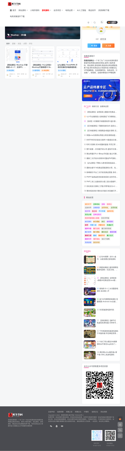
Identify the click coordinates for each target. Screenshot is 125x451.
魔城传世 (101, 235)
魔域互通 (88, 235)
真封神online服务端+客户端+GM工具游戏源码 (107, 353)
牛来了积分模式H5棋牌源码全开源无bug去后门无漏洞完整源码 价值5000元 (107, 343)
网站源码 (22, 10)
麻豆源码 (88, 221)
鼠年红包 (110, 211)
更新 (14, 43)
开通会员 (113, 22)
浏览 (19, 43)
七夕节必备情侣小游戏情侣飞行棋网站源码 (102, 116)
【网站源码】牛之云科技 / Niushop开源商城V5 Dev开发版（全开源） (42, 67)
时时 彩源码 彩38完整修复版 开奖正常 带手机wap (105, 144)
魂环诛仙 (96, 239)
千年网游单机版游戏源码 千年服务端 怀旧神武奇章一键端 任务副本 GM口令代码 (107, 333)
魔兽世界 (88, 239)
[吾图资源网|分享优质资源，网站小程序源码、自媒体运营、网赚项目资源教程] (14, 3)
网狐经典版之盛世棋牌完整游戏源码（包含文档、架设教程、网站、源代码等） (107, 269)
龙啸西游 (96, 207)
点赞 (25, 43)
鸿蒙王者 (93, 225)
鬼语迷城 (88, 242)
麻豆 (103, 221)
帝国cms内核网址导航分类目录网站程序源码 (103, 135)
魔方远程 (96, 228)
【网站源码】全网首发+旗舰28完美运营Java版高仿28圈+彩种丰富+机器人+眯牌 (107, 281)
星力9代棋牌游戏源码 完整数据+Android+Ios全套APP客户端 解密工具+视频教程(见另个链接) (107, 302)
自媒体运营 (104, 106)
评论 (30, 43)
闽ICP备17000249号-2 (76, 415)
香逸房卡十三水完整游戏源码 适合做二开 (107, 289)
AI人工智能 (81, 10)
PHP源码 (63, 70)
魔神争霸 (88, 228)
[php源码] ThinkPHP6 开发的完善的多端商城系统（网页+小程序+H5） (67, 67)
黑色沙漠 (88, 214)
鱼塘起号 (110, 225)
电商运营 (69, 10)
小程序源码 (34, 10)
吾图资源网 (64, 415)
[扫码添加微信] (120, 430)
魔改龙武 (105, 232)
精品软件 (92, 10)
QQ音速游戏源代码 (106, 309)
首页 (14, 10)
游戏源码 (87, 251)
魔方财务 (88, 232)
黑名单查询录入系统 (92, 218)
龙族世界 (88, 207)
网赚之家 (69, 411)
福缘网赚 (60, 411)
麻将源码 (110, 221)
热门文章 (87, 106)
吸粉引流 (95, 106)
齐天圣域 (102, 211)
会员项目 (57, 10)
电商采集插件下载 (17, 16)
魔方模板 (96, 232)
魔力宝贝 (110, 235)
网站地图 (104, 411)
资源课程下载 (103, 10)
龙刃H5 (87, 211)
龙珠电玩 (96, 204)
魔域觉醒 (113, 232)
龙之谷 (94, 211)
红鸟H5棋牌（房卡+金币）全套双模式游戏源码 (106, 257)
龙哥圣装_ (105, 207)
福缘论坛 (94, 411)
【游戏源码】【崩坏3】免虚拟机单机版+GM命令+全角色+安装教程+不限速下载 (107, 324)
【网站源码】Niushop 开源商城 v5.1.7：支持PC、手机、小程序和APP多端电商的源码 (16, 68)
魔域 (94, 235)
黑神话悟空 (97, 214)
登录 (95, 45)
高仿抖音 (96, 242)
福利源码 (37, 70)
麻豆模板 (96, 221)
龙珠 (103, 204)
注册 (109, 45)
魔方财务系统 (106, 228)
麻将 (86, 225)
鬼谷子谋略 (105, 239)
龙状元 (109, 204)
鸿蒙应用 (101, 225)
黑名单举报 (105, 218)
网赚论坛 (78, 411)
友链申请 (51, 411)
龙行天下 (88, 204)
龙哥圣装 (114, 207)
